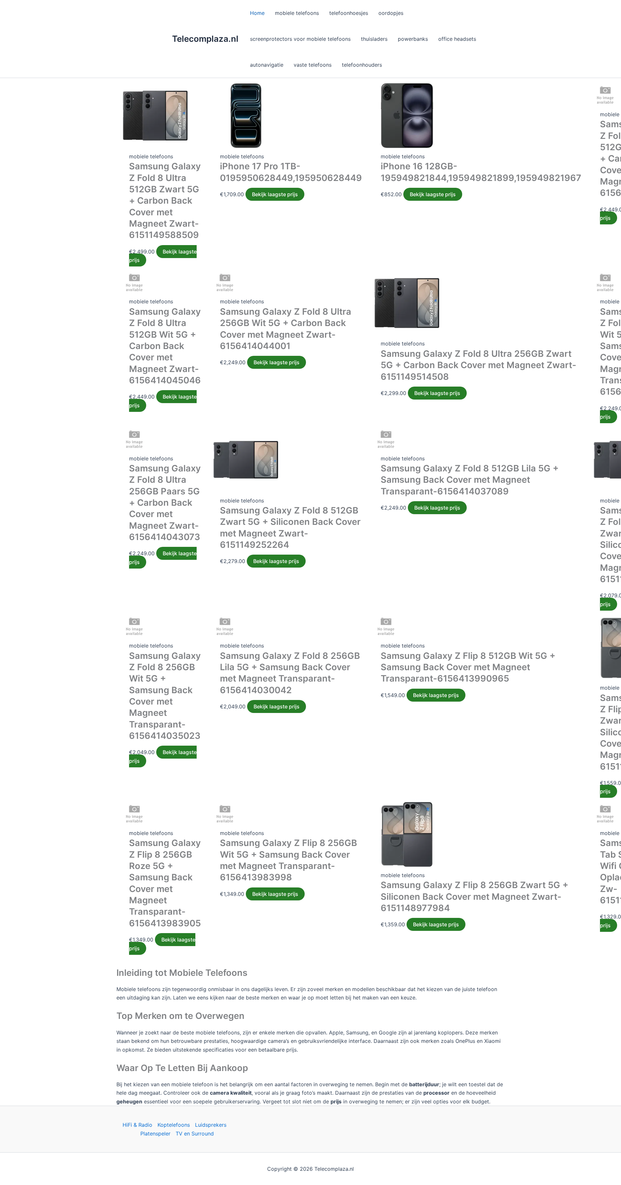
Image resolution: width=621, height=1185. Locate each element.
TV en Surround (195, 1133)
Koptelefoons (174, 1125)
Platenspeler (155, 1133)
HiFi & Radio (137, 1125)
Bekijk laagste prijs (163, 255)
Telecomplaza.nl (205, 39)
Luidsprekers (210, 1125)
